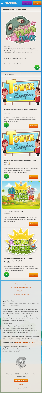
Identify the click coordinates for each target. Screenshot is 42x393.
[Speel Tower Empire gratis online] (21, 92)
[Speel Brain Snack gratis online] (37, 67)
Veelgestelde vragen (21, 284)
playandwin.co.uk (18, 349)
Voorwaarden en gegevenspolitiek (21, 287)
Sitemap (21, 384)
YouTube (18, 342)
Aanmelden (27, 3)
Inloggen (37, 3)
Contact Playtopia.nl (21, 380)
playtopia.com (7, 349)
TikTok (33, 342)
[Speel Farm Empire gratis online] (21, 241)
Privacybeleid (21, 291)
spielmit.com (29, 349)
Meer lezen (33, 126)
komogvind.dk (7, 351)
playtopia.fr (16, 351)
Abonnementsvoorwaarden (21, 294)
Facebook (25, 342)
